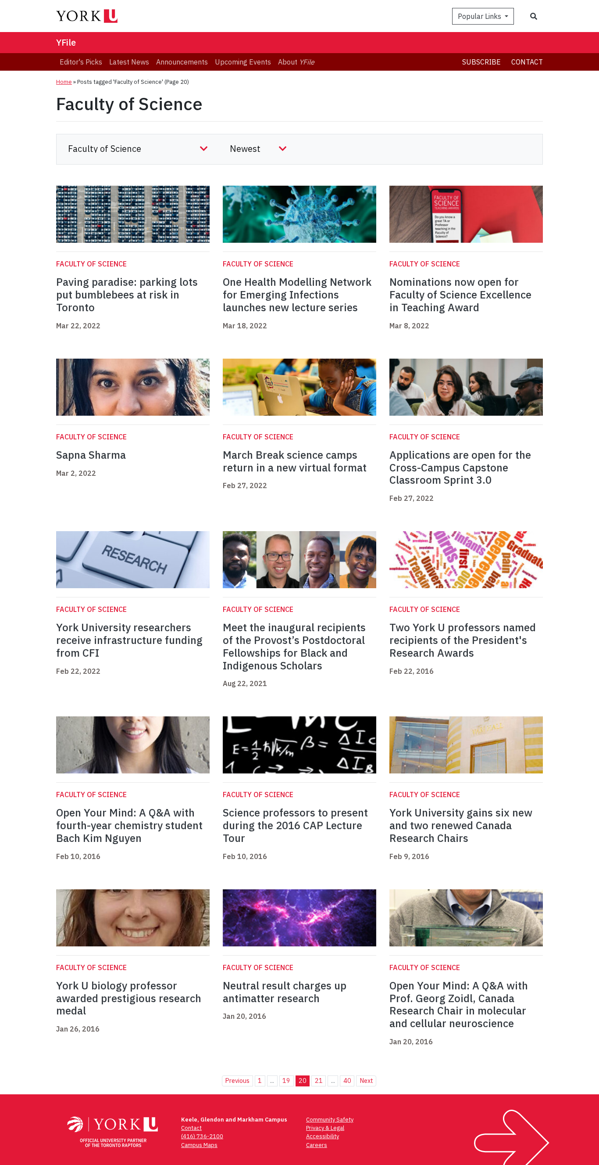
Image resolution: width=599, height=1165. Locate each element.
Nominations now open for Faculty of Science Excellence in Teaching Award (460, 294)
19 (286, 1080)
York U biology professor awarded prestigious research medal (128, 998)
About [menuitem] (296, 62)
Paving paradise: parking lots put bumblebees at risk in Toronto (127, 294)
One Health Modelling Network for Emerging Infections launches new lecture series (297, 294)
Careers (316, 1145)
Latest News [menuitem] (129, 62)
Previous (237, 1080)
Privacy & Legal (325, 1128)
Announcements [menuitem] (182, 62)
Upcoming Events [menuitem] (243, 62)
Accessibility (322, 1136)
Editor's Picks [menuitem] (81, 62)
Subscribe (481, 62)
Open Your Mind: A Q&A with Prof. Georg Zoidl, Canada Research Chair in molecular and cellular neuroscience (458, 1004)
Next (366, 1080)
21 (319, 1080)
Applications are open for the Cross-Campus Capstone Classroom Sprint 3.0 (460, 467)
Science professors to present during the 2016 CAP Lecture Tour (295, 825)
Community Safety (329, 1119)
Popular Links (480, 16)
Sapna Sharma (91, 455)
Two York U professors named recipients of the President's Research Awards (462, 640)
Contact (527, 62)
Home (64, 82)
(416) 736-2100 (202, 1136)
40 (347, 1080)
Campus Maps (199, 1145)
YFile (66, 42)
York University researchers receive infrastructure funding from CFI (129, 640)
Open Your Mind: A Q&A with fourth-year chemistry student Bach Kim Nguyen (129, 825)
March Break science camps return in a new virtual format (295, 461)
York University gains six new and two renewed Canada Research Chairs (460, 825)
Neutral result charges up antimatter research (284, 991)
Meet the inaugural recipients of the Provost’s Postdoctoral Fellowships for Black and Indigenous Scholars (294, 646)
